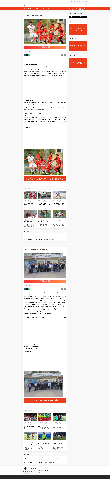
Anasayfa (26, 250)
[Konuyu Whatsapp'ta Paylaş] (29, 55)
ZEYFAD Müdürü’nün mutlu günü (29, 222)
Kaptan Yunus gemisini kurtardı (29, 427)
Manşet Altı (29, 440)
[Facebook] (81, 1)
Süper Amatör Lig (59, 200)
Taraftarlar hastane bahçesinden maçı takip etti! (44, 204)
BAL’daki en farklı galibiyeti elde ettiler (44, 425)
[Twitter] (83, 1)
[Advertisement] (33, 90)
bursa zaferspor (33, 184)
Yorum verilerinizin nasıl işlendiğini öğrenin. (52, 235)
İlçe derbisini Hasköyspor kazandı (29, 445)
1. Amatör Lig (31, 250)
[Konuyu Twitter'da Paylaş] (27, 55)
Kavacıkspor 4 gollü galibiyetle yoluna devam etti (59, 222)
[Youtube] (86, 1)
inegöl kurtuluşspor (39, 184)
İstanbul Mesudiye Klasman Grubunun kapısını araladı (58, 204)
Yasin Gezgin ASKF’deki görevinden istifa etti (40, 8)
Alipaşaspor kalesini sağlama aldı (59, 425)
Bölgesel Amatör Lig (42, 422)
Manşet (25, 200)
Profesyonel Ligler (30, 422)
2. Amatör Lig (55, 422)
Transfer (49, 219)
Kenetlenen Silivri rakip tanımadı (29, 204)
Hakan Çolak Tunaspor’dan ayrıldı (44, 444)
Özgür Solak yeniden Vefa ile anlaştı (44, 222)
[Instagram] (85, 1)
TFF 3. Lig (28, 200)
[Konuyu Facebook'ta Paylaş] (25, 55)
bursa (29, 184)
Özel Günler (29, 219)
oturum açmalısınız (36, 234)
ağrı (28, 405)
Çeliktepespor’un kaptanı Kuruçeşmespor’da (58, 444)
